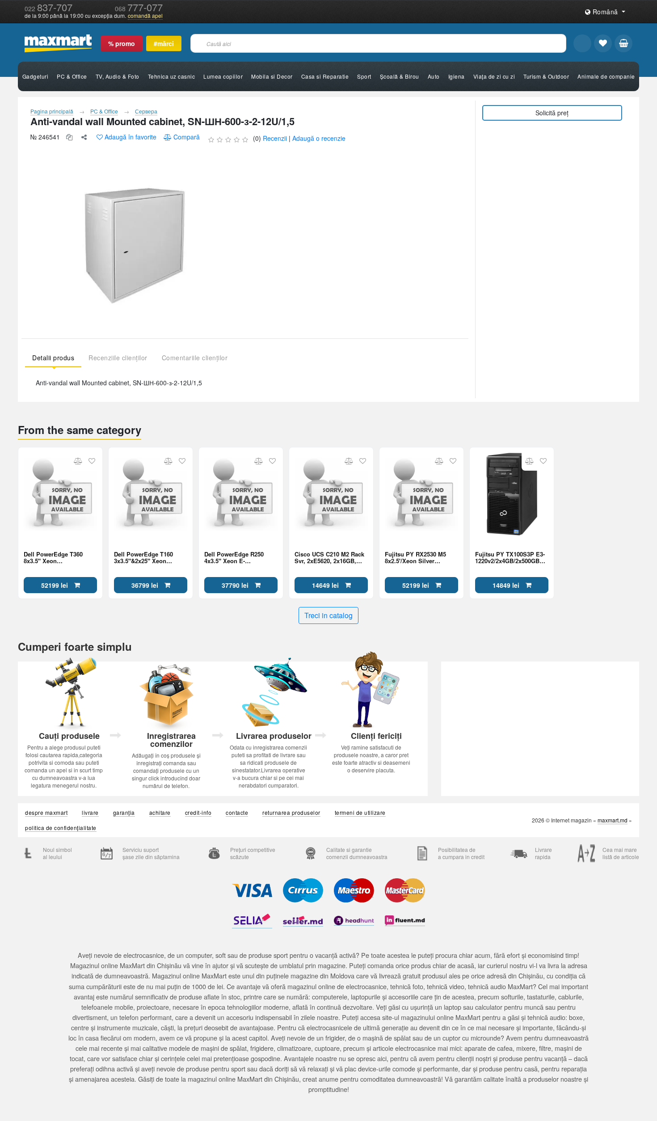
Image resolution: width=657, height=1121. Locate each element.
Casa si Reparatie (325, 76)
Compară (186, 136)
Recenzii (275, 138)
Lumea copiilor (223, 76)
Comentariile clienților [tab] (195, 357)
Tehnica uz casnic (171, 76)
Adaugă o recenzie (318, 138)
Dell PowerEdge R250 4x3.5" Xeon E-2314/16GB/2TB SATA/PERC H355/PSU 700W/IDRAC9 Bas (235, 557)
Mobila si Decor (272, 76)
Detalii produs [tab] (53, 357)
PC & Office (72, 76)
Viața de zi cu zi (494, 76)
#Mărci (164, 43)
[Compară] (78, 460)
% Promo (121, 43)
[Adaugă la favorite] (91, 460)
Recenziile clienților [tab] (117, 357)
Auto (434, 76)
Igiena (456, 76)
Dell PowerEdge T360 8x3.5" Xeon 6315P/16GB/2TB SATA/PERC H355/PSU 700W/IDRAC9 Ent (54, 557)
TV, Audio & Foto (117, 76)
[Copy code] (69, 137)
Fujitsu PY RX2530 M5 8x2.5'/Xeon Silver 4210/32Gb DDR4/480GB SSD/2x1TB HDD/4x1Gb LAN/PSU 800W (417, 557)
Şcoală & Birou (399, 76)
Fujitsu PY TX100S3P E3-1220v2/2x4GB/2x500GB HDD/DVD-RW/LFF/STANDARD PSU (510, 557)
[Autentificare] (582, 43)
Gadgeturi (35, 76)
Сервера (146, 111)
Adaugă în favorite (130, 136)
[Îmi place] (603, 43)
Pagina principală (51, 111)
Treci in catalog (328, 615)
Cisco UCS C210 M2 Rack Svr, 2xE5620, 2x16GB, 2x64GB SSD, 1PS (329, 557)
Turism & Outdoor (546, 76)
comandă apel (145, 15)
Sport (364, 76)
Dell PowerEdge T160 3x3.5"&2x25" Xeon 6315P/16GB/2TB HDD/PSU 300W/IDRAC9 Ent (150, 557)
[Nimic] (623, 43)
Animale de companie (606, 76)
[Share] (84, 137)
